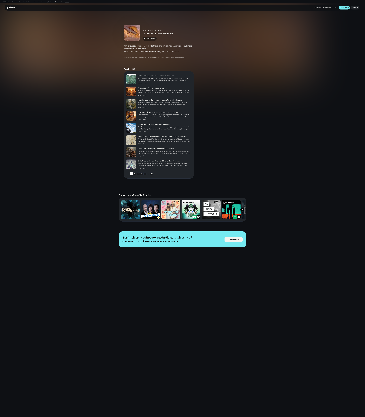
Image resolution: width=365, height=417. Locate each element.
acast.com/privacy (152, 51)
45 (152, 174)
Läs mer (67, 1)
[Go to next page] (155, 173)
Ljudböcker (327, 8)
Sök (335, 8)
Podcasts (317, 8)
